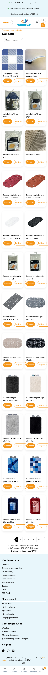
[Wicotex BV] (24, 22)
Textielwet (6, 586)
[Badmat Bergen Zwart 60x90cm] (35, 424)
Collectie (18, 30)
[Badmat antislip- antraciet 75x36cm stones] (12, 302)
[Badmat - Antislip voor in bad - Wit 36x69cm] (12, 221)
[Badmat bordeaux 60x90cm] (35, 505)
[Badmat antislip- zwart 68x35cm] (35, 343)
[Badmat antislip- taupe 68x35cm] (12, 343)
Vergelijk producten (10, 617)
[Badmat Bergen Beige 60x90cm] (35, 383)
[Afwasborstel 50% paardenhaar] (35, 59)
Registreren (7, 603)
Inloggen (7, 81)
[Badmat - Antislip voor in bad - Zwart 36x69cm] (35, 221)
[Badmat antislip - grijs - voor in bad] (12, 262)
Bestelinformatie (9, 579)
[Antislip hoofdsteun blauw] (12, 99)
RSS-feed (6, 593)
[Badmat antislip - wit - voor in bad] (35, 262)
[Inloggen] (43, 20)
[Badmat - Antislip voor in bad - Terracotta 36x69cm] (35, 181)
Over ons (5, 564)
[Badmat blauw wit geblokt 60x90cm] (35, 464)
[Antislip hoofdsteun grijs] (35, 99)
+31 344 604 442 (10, 631)
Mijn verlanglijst (8, 614)
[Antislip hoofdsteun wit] (12, 140)
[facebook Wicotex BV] (3, 650)
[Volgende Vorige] (44, 539)
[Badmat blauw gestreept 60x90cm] (12, 464)
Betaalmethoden (8, 575)
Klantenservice (8, 582)
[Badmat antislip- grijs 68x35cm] (35, 302)
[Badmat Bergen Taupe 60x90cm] (12, 424)
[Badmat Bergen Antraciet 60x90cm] (12, 383)
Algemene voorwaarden (12, 568)
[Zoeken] (37, 22)
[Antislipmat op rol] (35, 140)
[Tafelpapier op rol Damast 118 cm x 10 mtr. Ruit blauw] (12, 59)
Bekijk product (20, 81)
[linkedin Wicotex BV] (13, 650)
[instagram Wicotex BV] (8, 650)
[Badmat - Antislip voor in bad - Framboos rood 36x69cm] (12, 181)
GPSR (4, 589)
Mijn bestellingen (8, 607)
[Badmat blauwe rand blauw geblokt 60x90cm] (12, 505)
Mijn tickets (6, 610)
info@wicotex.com (11, 635)
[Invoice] (24, 664)
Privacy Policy (7, 572)
